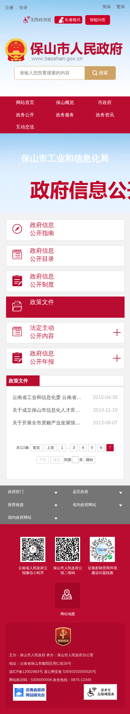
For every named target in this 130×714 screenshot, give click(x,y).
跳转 (89, 460)
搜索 (103, 72)
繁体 (120, 7)
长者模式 (72, 20)
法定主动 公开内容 (42, 331)
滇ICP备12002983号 (26, 672)
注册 (9, 7)
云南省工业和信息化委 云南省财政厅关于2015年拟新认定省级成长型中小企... (48, 397)
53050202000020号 (79, 672)
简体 (106, 7)
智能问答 (98, 20)
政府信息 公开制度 (42, 280)
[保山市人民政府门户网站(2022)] (65, 49)
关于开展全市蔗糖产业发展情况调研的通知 (48, 422)
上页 (50, 448)
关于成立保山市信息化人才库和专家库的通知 (48, 410)
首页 (36, 448)
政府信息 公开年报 (42, 357)
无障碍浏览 (40, 20)
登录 (23, 7)
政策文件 (42, 302)
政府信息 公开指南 (42, 229)
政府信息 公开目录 (42, 254)
